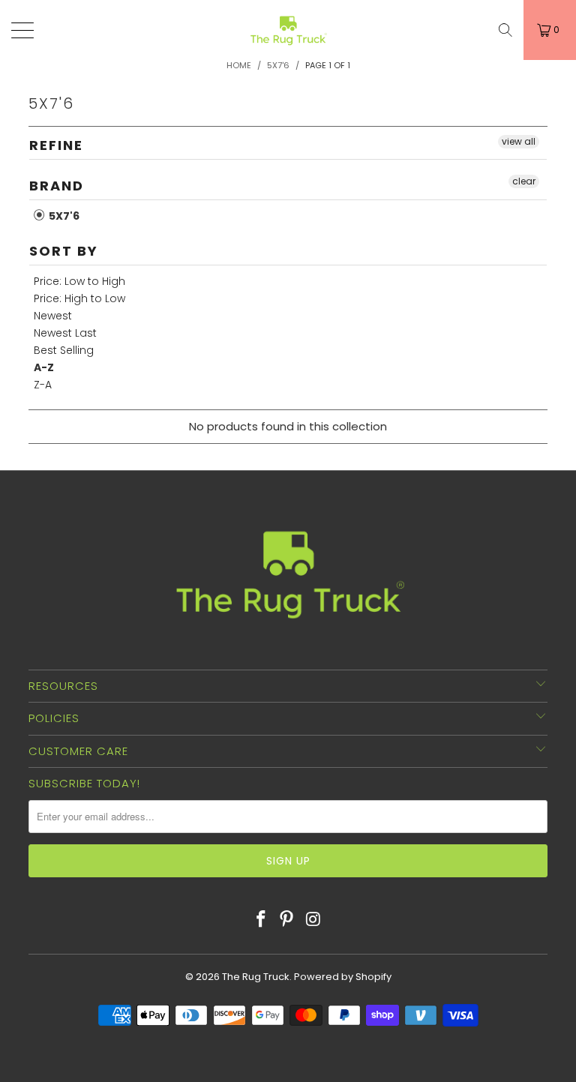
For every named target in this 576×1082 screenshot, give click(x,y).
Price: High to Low (79, 298)
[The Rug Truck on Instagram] (313, 920)
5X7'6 (63, 215)
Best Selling (64, 350)
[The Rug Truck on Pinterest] (287, 920)
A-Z (44, 367)
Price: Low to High (79, 281)
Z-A (43, 384)
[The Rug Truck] (288, 30)
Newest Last (65, 332)
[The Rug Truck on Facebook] (261, 920)
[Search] (505, 30)
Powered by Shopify (343, 977)
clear (524, 181)
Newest (53, 315)
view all (519, 141)
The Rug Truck (256, 977)
